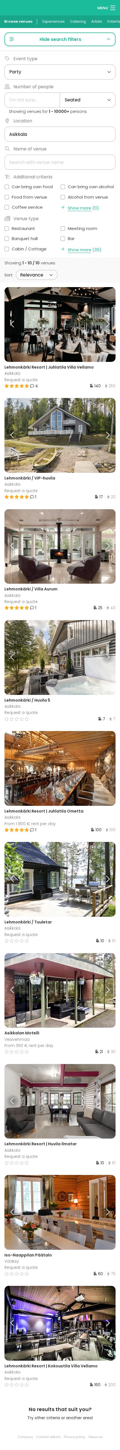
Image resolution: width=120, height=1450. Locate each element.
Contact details (48, 1437)
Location (22, 121)
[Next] (102, 324)
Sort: (8, 275)
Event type (25, 58)
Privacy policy (74, 1437)
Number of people (33, 86)
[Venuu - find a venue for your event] (14, 7)
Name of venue (30, 149)
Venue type (26, 218)
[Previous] (18, 324)
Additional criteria (32, 177)
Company (25, 1437)
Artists (96, 21)
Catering (78, 21)
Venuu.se (95, 1437)
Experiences (53, 21)
